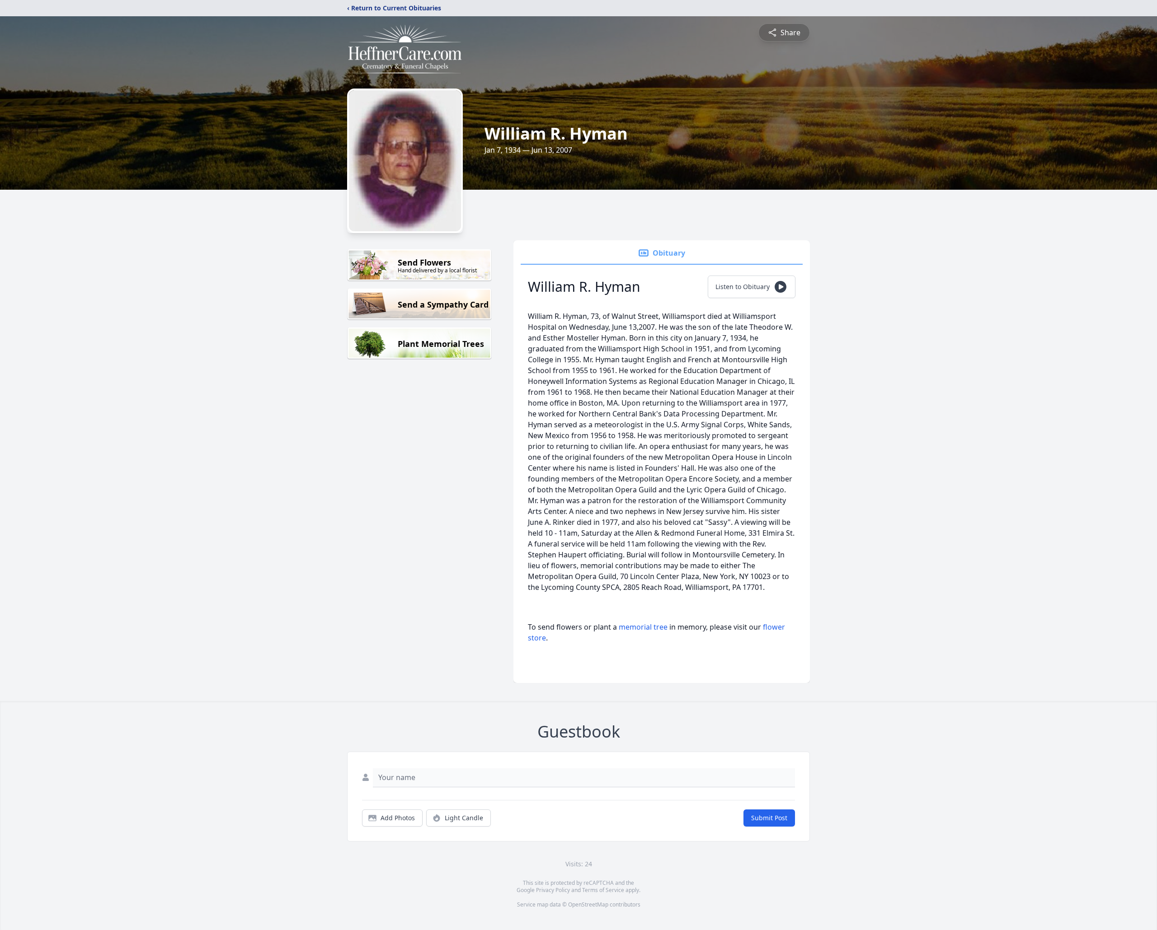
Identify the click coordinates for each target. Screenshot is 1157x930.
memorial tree (643, 627)
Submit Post (769, 817)
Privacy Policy (553, 890)
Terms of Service (603, 890)
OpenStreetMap (588, 904)
